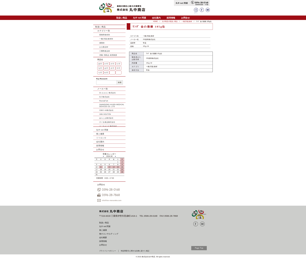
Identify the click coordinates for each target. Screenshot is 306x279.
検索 (119, 82)
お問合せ (185, 17)
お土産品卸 (103, 47)
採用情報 (171, 17)
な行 (100, 68)
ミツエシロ (101, 138)
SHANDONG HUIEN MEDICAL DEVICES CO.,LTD (111, 105)
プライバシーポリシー (107, 251)
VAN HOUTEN (105, 114)
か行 (106, 64)
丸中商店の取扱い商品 (170, 21)
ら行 (100, 72)
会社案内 (156, 17)
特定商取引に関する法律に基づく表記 (135, 251)
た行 (119, 64)
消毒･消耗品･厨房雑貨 (108, 55)
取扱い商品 (121, 17)
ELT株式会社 (104, 97)
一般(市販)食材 (187, 21)
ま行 (112, 68)
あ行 (100, 64)
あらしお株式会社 (106, 118)
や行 (119, 68)
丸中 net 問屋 (139, 17)
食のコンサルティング (108, 234)
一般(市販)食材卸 (106, 39)
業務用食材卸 (104, 35)
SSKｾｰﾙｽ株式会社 (106, 110)
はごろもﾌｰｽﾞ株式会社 (108, 126)
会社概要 (103, 237)
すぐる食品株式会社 (107, 122)
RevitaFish (103, 101)
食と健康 (100, 134)
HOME (155, 21)
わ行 (106, 72)
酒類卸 (102, 43)
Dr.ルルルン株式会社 (107, 93)
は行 (106, 68)
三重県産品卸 (104, 51)
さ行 (112, 64)
